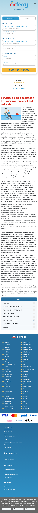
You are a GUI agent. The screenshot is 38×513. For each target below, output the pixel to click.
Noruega (25, 384)
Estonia (7, 384)
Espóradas (8, 381)
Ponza (25, 394)
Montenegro (27, 381)
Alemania (7, 344)
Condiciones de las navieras (11, 474)
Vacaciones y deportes (11, 324)
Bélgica (7, 352)
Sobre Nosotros (8, 431)
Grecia (6, 394)
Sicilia (25, 398)
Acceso (6, 457)
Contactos (6, 434)
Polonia (25, 391)
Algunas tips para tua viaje (12, 310)
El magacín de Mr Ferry (9, 489)
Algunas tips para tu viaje (12, 306)
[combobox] (19, 28)
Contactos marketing (9, 436)
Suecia (25, 401)
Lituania (25, 374)
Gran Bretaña (8, 391)
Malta (25, 376)
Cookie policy (7, 447)
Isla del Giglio (9, 408)
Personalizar (29, 509)
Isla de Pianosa (9, 406)
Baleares (7, 349)
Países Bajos (27, 386)
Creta (6, 366)
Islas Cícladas (27, 347)
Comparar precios (19, 70)
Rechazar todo (18, 509)
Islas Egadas (26, 352)
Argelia (7, 347)
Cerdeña (7, 357)
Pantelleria (26, 389)
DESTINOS (21, 337)
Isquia (25, 362)
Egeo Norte (8, 376)
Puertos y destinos (10, 320)
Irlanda (7, 396)
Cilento (7, 359)
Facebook (6, 486)
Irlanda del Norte (9, 398)
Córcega (7, 362)
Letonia (25, 371)
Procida (25, 396)
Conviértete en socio (9, 459)
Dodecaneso (8, 374)
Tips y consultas (8, 477)
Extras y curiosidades (11, 317)
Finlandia (7, 386)
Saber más (32, 505)
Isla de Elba (8, 403)
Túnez (25, 403)
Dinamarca (8, 371)
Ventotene (26, 408)
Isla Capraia (8, 401)
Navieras (6, 472)
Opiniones (6, 439)
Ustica (25, 406)
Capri (6, 354)
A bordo (6, 303)
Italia (24, 364)
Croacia (7, 369)
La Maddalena (27, 366)
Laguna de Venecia (28, 369)
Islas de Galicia (27, 349)
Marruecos (26, 379)
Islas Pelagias (27, 357)
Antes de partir (8, 313)
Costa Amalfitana (9, 364)
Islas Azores (26, 342)
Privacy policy (7, 444)
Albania (7, 342)
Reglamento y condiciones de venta (13, 442)
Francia (7, 389)
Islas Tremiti (26, 359)
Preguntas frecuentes (9, 469)
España (7, 379)
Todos (5, 327)
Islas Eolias (26, 354)
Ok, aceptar (6, 509)
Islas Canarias (27, 344)
